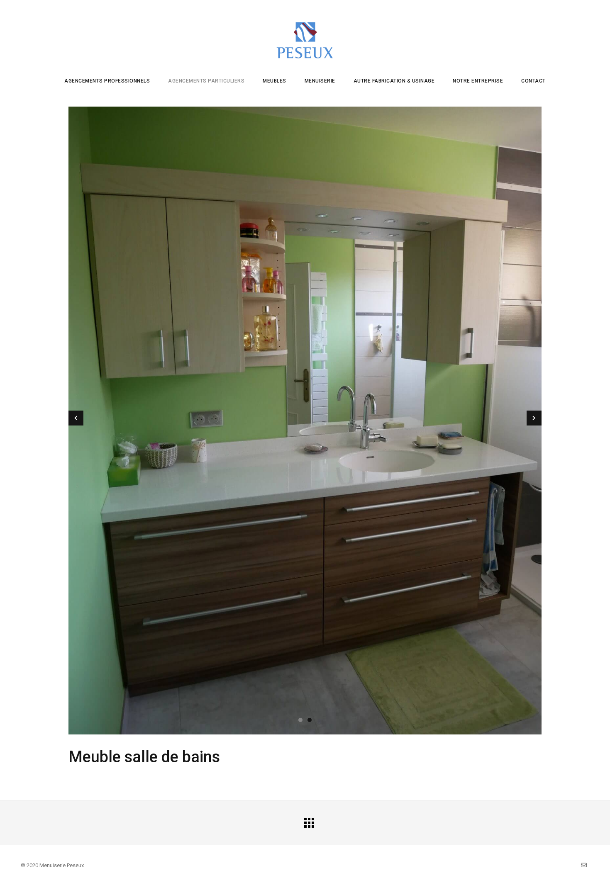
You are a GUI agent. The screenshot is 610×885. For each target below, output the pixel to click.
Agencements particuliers (206, 81)
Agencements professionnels (107, 81)
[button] (300, 720)
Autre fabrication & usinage (394, 81)
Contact (533, 81)
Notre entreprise (478, 81)
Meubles (274, 81)
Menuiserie (320, 81)
